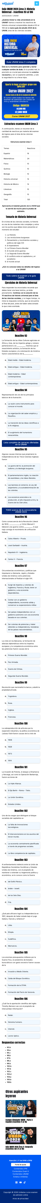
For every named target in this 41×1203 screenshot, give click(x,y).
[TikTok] (24, 1182)
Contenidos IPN (20, 1169)
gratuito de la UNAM (28, 206)
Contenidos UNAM (20, 1174)
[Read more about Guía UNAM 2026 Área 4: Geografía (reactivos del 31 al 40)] (21, 1135)
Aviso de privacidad (20, 1199)
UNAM (15, 16)
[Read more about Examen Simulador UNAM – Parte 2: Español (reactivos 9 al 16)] (21, 1109)
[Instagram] (16, 1182)
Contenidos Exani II (20, 1171)
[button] (20, 1164)
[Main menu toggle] (37, 3)
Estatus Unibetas (20, 1177)
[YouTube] (20, 1182)
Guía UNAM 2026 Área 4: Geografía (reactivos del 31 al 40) (19, 1147)
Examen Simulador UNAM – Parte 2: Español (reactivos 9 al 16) (19, 1120)
